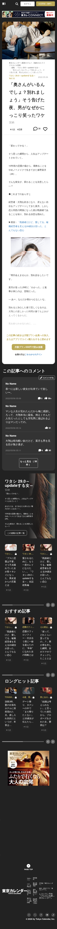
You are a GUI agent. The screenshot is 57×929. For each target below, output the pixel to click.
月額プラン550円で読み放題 (29, 347)
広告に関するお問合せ (29, 892)
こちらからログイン (33, 354)
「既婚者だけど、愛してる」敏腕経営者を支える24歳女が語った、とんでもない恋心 (28, 226)
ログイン (27, 4)
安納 (11, 122)
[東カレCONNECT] (28, 14)
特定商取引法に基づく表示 (35, 901)
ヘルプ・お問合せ (29, 885)
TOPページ (29, 879)
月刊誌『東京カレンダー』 (46, 883)
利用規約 (35, 878)
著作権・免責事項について (35, 892)
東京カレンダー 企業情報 (29, 900)
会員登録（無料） (45, 4)
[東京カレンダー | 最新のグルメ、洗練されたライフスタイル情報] (3, 4)
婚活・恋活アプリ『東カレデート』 (46, 889)
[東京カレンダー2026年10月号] (28, 767)
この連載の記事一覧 (16, 533)
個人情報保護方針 (35, 884)
